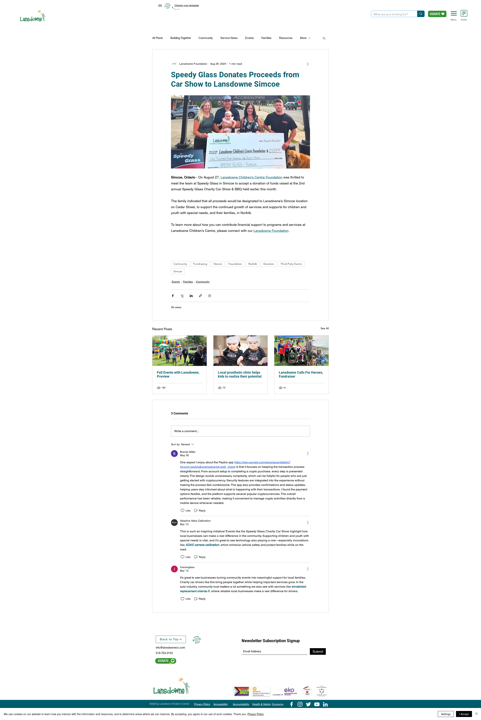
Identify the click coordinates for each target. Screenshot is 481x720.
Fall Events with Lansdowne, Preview (178, 374)
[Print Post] (209, 295)
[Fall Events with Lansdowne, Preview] (179, 350)
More (303, 37)
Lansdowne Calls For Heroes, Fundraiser (301, 374)
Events (249, 37)
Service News (229, 37)
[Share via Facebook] (173, 295)
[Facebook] (291, 704)
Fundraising (200, 264)
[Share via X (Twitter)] (182, 295)
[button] (454, 13)
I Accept (464, 714)
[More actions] (308, 63)
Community (206, 37)
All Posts (157, 37)
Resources (286, 37)
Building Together (180, 37)
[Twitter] (308, 704)
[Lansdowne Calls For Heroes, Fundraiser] (301, 350)
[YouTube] (317, 704)
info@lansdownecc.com (170, 647)
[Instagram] (300, 704)
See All (325, 328)
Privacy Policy (255, 714)
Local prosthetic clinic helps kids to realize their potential (240, 374)
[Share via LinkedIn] (191, 295)
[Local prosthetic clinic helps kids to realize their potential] (240, 350)
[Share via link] (200, 295)
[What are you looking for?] (420, 14)
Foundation (235, 264)
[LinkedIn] (325, 704)
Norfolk (252, 264)
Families (266, 37)
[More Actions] (308, 453)
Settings (446, 714)
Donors (218, 264)
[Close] (476, 714)
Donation (268, 264)
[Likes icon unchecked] (182, 510)
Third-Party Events (291, 264)
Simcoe (177, 271)
